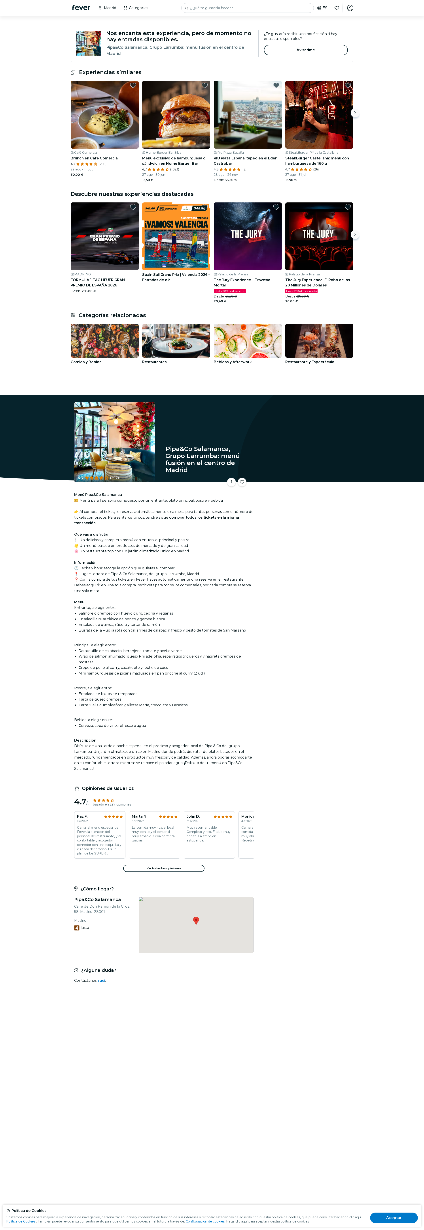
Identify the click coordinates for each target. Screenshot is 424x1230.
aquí (101, 980)
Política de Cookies (20, 1221)
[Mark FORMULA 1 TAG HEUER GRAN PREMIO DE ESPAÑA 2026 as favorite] (133, 207)
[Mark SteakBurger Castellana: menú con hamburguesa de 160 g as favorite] (348, 85)
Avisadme (306, 50)
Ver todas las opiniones (164, 868)
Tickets (304, 479)
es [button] (325, 8)
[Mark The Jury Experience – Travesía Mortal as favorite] (276, 207)
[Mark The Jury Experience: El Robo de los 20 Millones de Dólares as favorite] (348, 207)
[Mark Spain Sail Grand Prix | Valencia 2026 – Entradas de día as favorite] (205, 207)
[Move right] (355, 112)
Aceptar (393, 1218)
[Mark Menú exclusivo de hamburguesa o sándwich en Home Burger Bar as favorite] (205, 85)
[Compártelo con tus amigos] (231, 482)
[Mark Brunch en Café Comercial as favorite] (133, 85)
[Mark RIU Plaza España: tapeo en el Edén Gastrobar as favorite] (276, 85)
